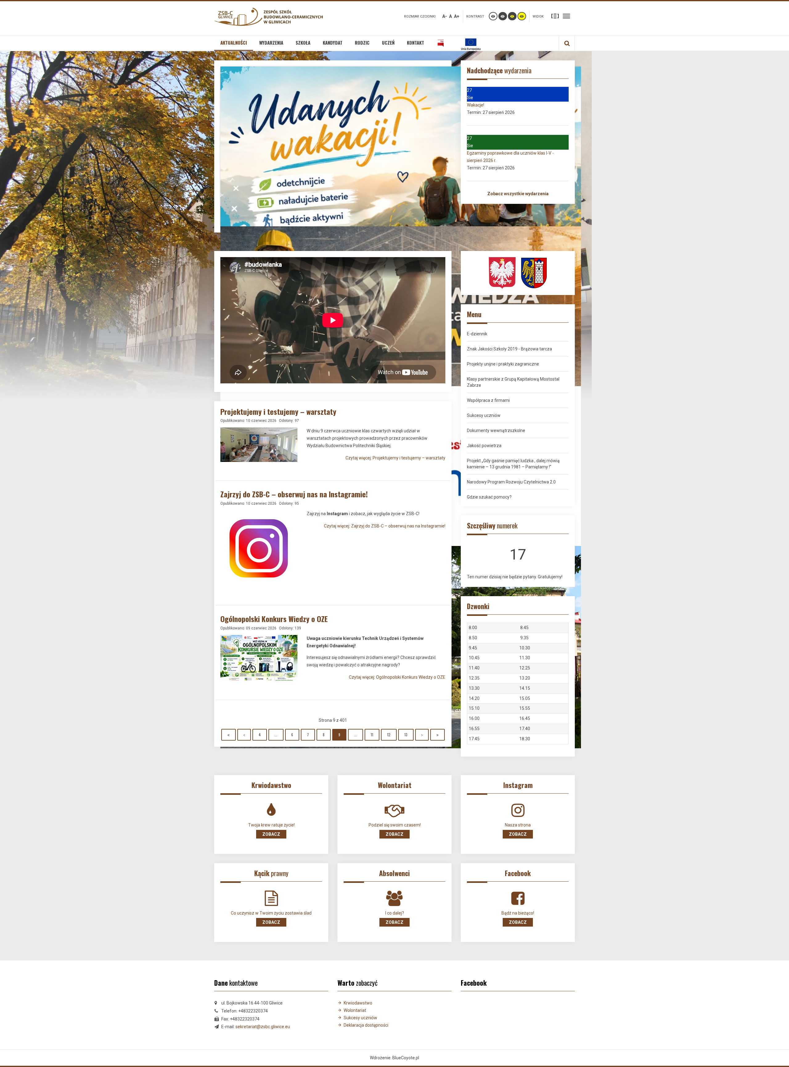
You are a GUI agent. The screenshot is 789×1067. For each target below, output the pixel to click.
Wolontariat (355, 1010)
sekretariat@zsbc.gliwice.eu (262, 1026)
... (276, 734)
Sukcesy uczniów (484, 415)
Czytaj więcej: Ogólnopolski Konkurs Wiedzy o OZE (397, 677)
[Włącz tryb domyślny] (493, 16)
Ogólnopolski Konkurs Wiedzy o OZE (274, 618)
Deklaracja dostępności (366, 1025)
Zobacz (271, 834)
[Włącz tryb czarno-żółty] (512, 16)
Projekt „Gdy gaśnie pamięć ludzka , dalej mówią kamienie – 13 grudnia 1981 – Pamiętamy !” (513, 463)
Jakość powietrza (484, 445)
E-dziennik (477, 333)
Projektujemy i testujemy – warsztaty (278, 411)
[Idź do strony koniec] (437, 735)
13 (405, 734)
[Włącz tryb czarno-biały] (502, 16)
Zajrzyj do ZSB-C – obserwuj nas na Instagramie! (294, 493)
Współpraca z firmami (488, 400)
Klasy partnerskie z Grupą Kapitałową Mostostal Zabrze (513, 382)
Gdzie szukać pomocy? (489, 497)
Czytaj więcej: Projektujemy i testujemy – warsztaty (395, 457)
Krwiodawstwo (358, 1002)
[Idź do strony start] (228, 735)
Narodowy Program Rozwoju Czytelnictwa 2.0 (511, 481)
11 (372, 734)
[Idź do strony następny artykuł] (422, 735)
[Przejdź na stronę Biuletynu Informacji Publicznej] (440, 43)
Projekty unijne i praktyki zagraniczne (503, 364)
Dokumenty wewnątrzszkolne (496, 430)
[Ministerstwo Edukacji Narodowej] (502, 272)
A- (444, 16)
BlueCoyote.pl (405, 1057)
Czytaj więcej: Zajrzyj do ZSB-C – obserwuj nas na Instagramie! (384, 525)
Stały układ (555, 15)
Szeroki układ (566, 15)
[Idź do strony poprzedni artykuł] (244, 735)
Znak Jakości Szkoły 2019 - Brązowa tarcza (509, 348)
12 (388, 734)
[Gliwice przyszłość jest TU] (534, 272)
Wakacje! (475, 105)
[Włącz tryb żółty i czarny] (521, 16)
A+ (456, 16)
